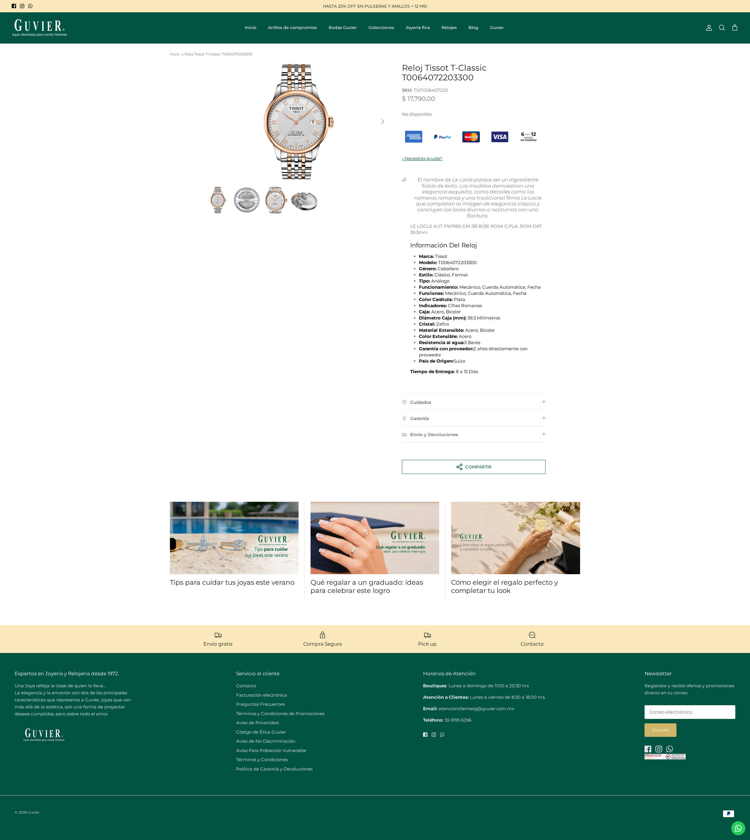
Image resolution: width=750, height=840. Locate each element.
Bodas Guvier (343, 27)
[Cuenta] (707, 27)
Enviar (660, 730)
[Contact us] (738, 828)
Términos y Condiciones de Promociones (280, 713)
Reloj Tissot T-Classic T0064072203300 (219, 54)
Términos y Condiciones (262, 759)
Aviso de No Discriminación (265, 741)
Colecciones (381, 27)
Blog (473, 27)
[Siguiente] (382, 121)
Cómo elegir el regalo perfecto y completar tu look (504, 586)
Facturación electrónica (261, 695)
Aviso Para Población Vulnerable (271, 750)
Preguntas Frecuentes (260, 704)
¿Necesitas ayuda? (422, 158)
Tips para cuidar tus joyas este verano (232, 582)
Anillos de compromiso (292, 27)
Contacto (246, 685)
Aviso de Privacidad (257, 722)
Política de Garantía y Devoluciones (274, 769)
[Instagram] (22, 6)
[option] (296, 121)
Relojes (449, 27)
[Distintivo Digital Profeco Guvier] (665, 758)
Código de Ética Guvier (261, 732)
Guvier (497, 27)
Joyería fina (418, 27)
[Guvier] (39, 28)
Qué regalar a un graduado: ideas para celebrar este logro (367, 586)
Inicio (250, 27)
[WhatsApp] (30, 6)
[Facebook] (14, 6)
